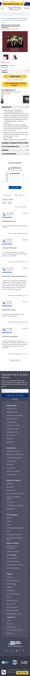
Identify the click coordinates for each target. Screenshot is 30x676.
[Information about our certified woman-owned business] (24, 662)
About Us (9, 518)
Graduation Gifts (12, 474)
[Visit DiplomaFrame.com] (7, 1)
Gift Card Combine (12, 610)
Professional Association (14, 458)
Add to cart (15, 76)
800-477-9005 (11, 627)
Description (6, 107)
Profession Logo (12, 461)
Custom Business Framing (15, 565)
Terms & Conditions (15, 670)
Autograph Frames (12, 432)
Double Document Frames (15, 415)
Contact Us (10, 577)
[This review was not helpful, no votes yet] (26, 233)
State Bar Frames (12, 419)
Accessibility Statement (14, 534)
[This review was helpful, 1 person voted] (23, 262)
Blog (8, 531)
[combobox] (21, 207)
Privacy (4, 670)
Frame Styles (11, 502)
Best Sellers (10, 442)
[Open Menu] (2, 8)
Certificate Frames (12, 412)
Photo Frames (11, 435)
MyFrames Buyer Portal (14, 614)
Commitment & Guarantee (15, 505)
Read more (18, 289)
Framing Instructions (13, 594)
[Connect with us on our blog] (23, 650)
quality (9, 203)
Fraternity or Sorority (13, 471)
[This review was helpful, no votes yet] (23, 233)
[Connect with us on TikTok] (10, 650)
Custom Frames (12, 422)
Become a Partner (12, 558)
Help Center (10, 633)
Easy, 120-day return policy (15, 80)
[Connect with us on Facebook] (6, 650)
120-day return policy (10, 146)
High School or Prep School (15, 454)
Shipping (5, 150)
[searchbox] (8, 195)
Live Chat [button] (9, 624)
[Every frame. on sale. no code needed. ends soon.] (15, 4)
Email (8, 620)
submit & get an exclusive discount (15, 396)
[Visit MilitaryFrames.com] (15, 1)
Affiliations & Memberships (15, 528)
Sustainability (11, 509)
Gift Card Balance (12, 607)
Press (8, 524)
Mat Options (10, 487)
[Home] (15, 8)
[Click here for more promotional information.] (18, 85)
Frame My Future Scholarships (12, 547)
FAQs (8, 597)
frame (4, 203)
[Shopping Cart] (28, 8)
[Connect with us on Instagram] (13, 650)
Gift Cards (10, 439)
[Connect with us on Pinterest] (20, 650)
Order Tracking (11, 584)
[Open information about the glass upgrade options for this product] (6, 70)
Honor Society (11, 468)
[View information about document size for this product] (14, 65)
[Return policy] (14, 662)
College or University (13, 451)
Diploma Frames (12, 409)
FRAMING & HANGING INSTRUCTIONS (15, 143)
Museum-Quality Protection (15, 494)
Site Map (25, 670)
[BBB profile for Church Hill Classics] (5, 662)
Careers (9, 521)
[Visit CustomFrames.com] (23, 1)
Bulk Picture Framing (13, 568)
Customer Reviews (9, 154)
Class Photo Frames (13, 429)
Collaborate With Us (13, 551)
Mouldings (10, 484)
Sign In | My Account (13, 580)
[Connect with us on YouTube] (17, 650)
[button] (26, 8)
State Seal (10, 464)
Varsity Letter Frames (13, 425)
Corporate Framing (13, 561)
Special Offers (11, 604)
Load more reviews (15, 360)
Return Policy (11, 590)
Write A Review (15, 187)
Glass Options (11, 490)
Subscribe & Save (12, 600)
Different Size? (5, 67)
